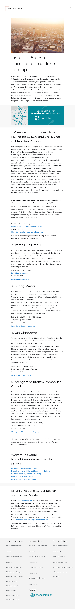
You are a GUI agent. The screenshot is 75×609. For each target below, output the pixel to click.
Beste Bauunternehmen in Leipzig (24, 479)
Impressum (56, 576)
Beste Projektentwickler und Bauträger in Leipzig (30, 471)
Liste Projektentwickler (13, 595)
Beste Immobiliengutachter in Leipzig (26, 474)
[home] (14, 8)
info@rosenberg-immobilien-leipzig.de (26, 227)
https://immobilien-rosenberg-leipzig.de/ (27, 232)
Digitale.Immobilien (24, 501)
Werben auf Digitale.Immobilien (63, 567)
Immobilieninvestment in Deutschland (61, 549)
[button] (71, 8)
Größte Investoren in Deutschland (36, 570)
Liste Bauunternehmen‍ (13, 600)
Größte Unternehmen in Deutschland (37, 581)
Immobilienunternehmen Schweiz (14, 549)
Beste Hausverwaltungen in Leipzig (25, 468)
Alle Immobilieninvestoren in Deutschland (38, 549)
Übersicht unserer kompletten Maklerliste (31, 520)
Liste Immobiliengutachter (14, 576)
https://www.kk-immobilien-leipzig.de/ (26, 432)
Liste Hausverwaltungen (13, 572)
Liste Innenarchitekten (13, 586)
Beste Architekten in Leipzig (22, 476)
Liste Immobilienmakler (13, 567)
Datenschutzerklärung (60, 572)
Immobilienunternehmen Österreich (14, 559)
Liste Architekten (11, 581)
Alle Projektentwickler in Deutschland (37, 559)
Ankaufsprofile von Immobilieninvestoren (60, 559)
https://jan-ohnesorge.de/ (21, 375)
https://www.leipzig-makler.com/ (24, 326)
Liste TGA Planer (11, 590)
